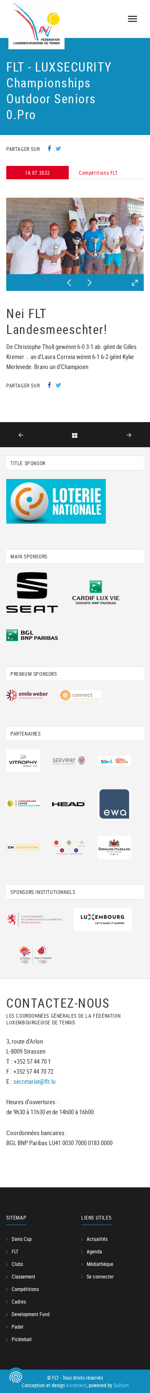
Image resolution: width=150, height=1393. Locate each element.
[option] (75, 236)
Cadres (19, 1301)
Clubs (17, 1264)
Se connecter (100, 1276)
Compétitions (25, 1289)
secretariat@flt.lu (34, 1081)
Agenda (94, 1251)
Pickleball (22, 1339)
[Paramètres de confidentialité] (15, 1377)
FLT (15, 1251)
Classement (23, 1276)
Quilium (121, 1385)
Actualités (97, 1238)
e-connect (76, 1385)
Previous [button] (69, 280)
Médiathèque (100, 1264)
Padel (17, 1326)
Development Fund (31, 1314)
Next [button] (89, 280)
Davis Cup (22, 1238)
